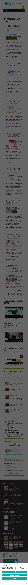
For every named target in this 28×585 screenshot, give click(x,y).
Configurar (15, 578)
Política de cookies (19, 568)
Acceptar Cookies (14, 572)
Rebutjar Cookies (14, 575)
